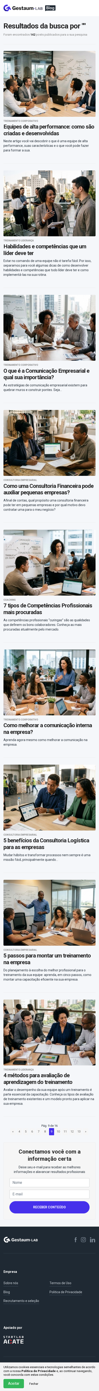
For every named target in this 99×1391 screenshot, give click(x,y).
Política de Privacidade (38, 1371)
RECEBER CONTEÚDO (49, 1207)
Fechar (33, 1383)
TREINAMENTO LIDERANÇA (18, 240)
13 (79, 1131)
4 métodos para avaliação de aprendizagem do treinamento (37, 1078)
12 (72, 1131)
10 (58, 1131)
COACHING (9, 600)
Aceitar (13, 1383)
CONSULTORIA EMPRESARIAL (20, 480)
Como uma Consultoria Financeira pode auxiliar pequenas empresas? (48, 489)
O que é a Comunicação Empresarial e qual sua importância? (46, 374)
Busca (83, 8)
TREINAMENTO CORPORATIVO (20, 121)
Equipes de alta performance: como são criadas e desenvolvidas (48, 130)
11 (65, 1131)
